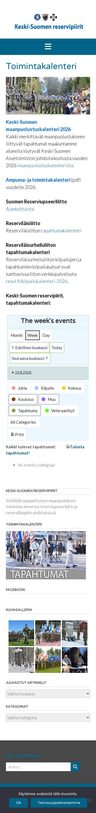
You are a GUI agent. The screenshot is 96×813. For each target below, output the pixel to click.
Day (46, 335)
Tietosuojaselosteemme (59, 802)
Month (17, 335)
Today (56, 347)
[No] (89, 800)
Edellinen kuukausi (31, 347)
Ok (18, 802)
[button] (48, 47)
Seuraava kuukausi (28, 358)
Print (17, 436)
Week (32, 335)
